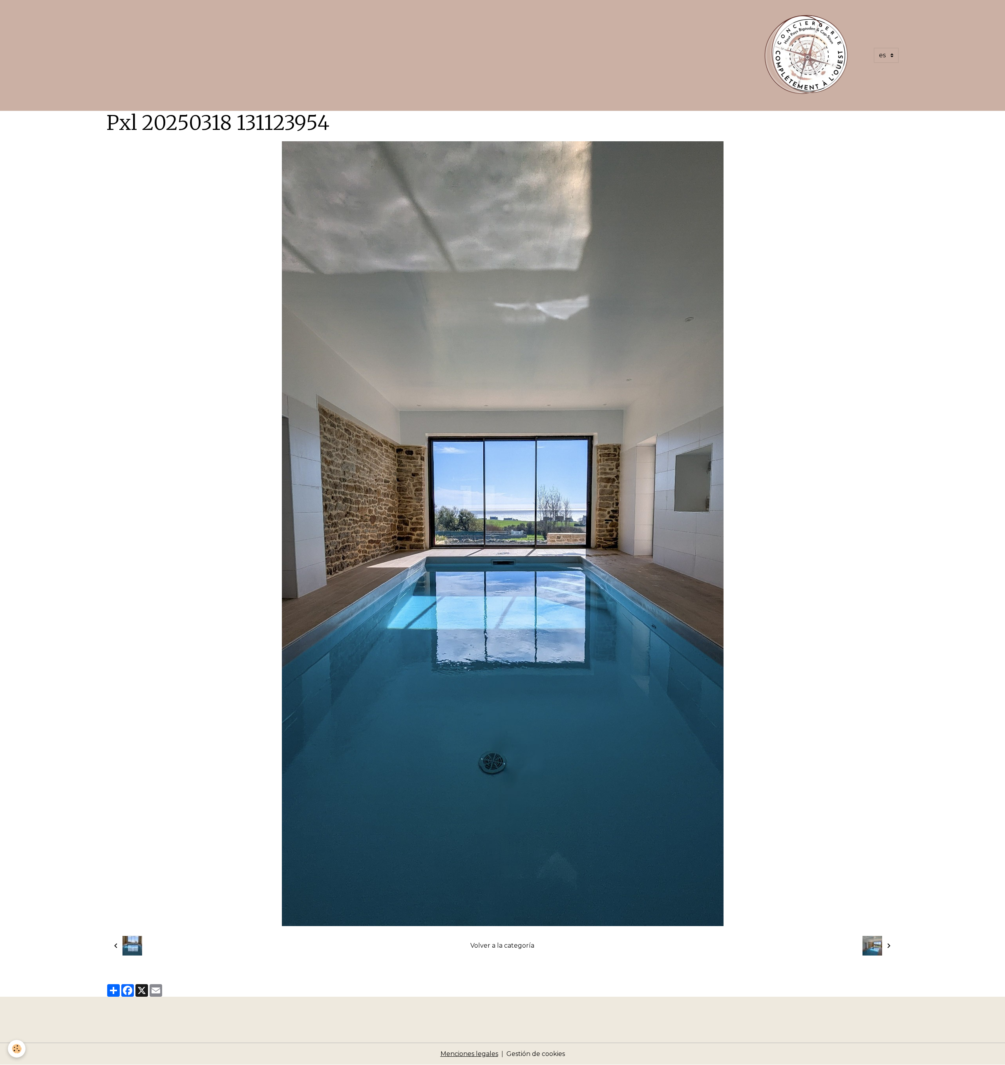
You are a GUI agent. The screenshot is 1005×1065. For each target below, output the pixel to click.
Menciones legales (469, 1054)
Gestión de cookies (535, 1054)
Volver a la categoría (502, 945)
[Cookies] (17, 1049)
